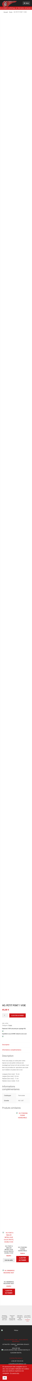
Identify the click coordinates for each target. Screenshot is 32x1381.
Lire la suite (9, 1260)
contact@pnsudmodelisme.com (17, 1364)
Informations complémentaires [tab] (11, 1050)
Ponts (10, 12)
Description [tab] (5, 1045)
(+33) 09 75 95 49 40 (17, 1361)
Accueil (6, 12)
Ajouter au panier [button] (22, 1259)
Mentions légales (23, 1344)
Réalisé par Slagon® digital (16, 1350)
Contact (13, 1344)
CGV (16, 1345)
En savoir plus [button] (14, 1373)
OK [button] (5, 1378)
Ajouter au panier (17, 1015)
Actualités (6, 1344)
